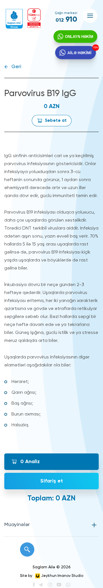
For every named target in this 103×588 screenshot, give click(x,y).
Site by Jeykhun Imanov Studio (51, 576)
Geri (16, 66)
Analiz (30, 461)
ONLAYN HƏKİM (79, 37)
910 (66, 19)
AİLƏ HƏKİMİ (79, 52)
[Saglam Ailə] (14, 19)
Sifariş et (51, 481)
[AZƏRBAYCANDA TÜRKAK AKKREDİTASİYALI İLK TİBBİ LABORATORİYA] (34, 18)
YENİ (94, 47)
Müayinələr (17, 524)
